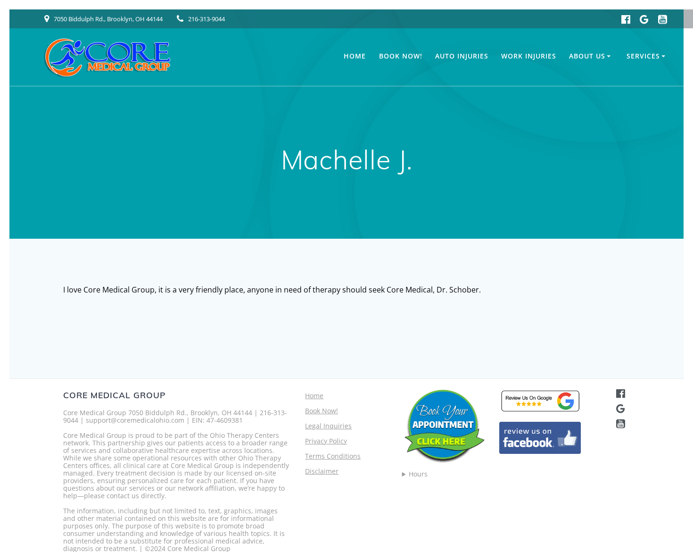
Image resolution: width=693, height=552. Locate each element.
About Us (587, 55)
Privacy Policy (326, 440)
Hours (418, 474)
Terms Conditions (333, 456)
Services (643, 55)
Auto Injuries (461, 55)
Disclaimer (321, 471)
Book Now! (400, 55)
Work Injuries (528, 55)
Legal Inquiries (328, 425)
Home (355, 55)
